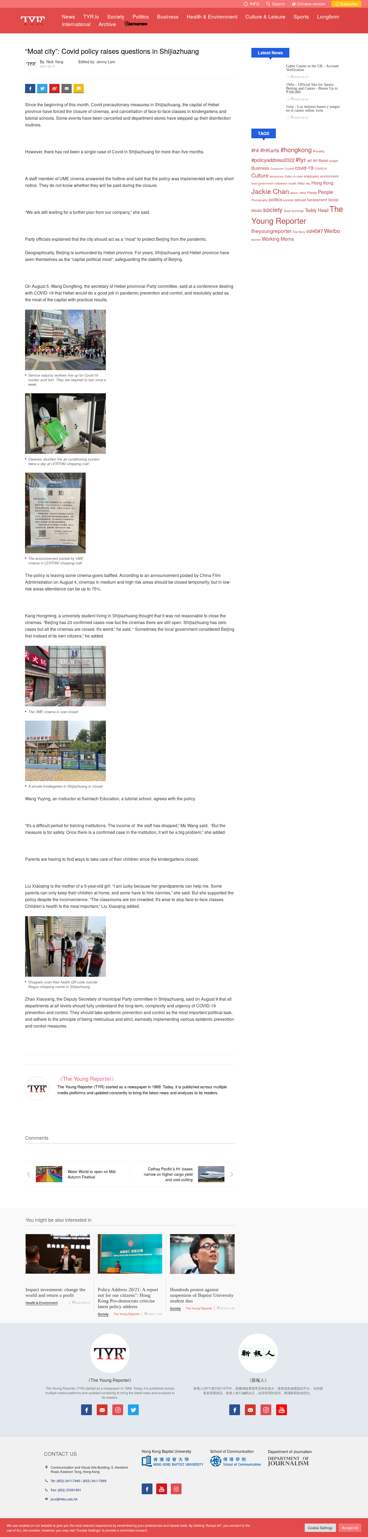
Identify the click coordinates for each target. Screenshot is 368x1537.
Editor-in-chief (294, 176)
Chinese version (311, 3)
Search (278, 3)
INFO (255, 3)
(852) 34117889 (94, 1480)
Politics (141, 16)
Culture (260, 175)
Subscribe (348, 3)
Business (168, 16)
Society (115, 16)
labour (294, 193)
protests (288, 200)
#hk (255, 150)
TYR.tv (91, 16)
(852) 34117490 (68, 1480)
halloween (281, 183)
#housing (318, 151)
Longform (328, 16)
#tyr (301, 159)
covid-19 (304, 167)
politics (275, 199)
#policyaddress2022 (272, 159)
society (273, 209)
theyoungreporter (271, 231)
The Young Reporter (126, 1314)
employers (311, 176)
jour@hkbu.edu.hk (64, 1499)
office (302, 193)
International (76, 23)
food (254, 183)
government (265, 183)
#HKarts (269, 150)
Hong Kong (322, 182)
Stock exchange (294, 211)
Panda (312, 192)
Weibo (332, 230)
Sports (301, 16)
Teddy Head (316, 210)
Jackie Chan (270, 191)
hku (308, 183)
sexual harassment (311, 199)
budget (333, 161)
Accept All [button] (350, 1527)
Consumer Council (282, 169)
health (292, 183)
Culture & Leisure (265, 16)
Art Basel (320, 160)
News (68, 16)
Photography (259, 200)
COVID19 (320, 169)
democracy (277, 176)
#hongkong (296, 149)
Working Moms (278, 238)
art (309, 160)
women (256, 240)
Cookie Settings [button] (320, 1527)
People (325, 191)
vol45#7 (314, 230)
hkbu (301, 183)
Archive (107, 23)
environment (329, 176)
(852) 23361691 (69, 1490)
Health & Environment (212, 16)
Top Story (299, 232)
